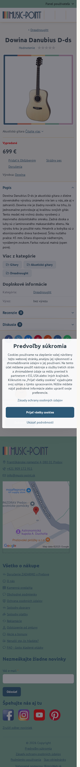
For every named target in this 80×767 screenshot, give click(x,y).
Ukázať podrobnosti (40, 422)
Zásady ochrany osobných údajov (40, 400)
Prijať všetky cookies (40, 412)
